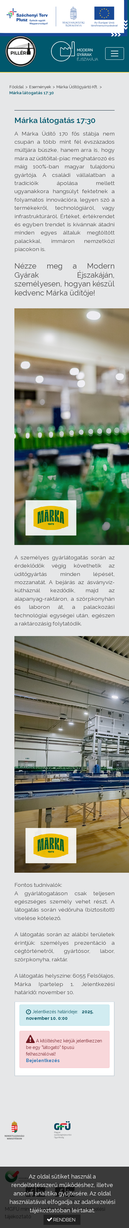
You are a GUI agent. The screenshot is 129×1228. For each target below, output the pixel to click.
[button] (62, 1220)
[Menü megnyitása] (114, 53)
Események (40, 87)
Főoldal (16, 87)
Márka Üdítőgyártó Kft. (77, 87)
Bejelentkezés (42, 1060)
